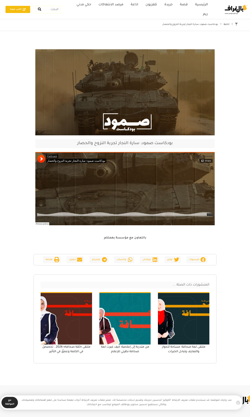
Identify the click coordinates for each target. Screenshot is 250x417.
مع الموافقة (9, 402)
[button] (196, 259)
